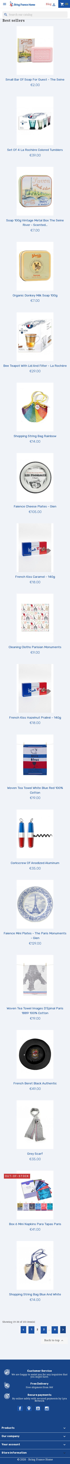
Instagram (46, 1408)
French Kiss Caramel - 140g (35, 577)
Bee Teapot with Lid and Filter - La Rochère (35, 366)
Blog (49, 4)
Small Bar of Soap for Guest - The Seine (35, 79)
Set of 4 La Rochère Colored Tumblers (35, 150)
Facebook (20, 1408)
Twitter (29, 1408)
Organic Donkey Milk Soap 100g (35, 295)
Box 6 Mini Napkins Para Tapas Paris (35, 1224)
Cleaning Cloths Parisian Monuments (35, 647)
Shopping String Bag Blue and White (35, 1294)
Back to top (54, 1340)
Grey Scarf (35, 1154)
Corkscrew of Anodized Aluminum (35, 863)
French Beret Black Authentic (35, 1083)
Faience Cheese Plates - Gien (35, 506)
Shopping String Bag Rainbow (35, 436)
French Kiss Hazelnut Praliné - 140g (35, 717)
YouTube (38, 1408)
